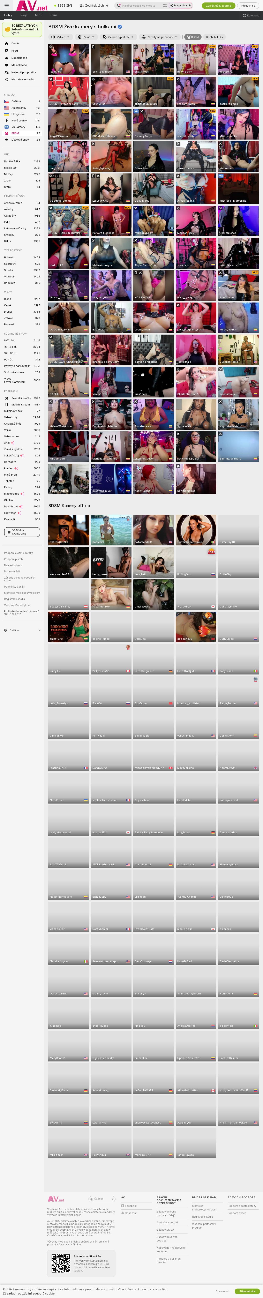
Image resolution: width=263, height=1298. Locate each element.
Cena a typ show (118, 37)
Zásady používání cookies (167, 1239)
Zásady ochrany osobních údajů (19, 579)
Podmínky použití (14, 586)
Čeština (98, 1199)
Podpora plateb (13, 559)
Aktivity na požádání (160, 37)
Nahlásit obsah (13, 565)
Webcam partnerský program (204, 1226)
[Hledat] (165, 5)
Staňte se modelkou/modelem (22, 592)
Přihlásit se (248, 5)
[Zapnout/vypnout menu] (6, 5)
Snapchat (131, 1213)
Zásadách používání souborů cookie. (29, 1293)
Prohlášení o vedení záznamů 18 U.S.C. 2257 (21, 613)
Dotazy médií (12, 571)
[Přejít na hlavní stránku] (32, 5)
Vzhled (61, 37)
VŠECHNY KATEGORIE (19, 532)
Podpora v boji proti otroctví (169, 1260)
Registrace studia (14, 599)
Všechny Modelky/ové (17, 605)
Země (86, 37)
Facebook (131, 1205)
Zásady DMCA (165, 1229)
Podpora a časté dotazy (18, 553)
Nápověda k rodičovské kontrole (171, 1249)
